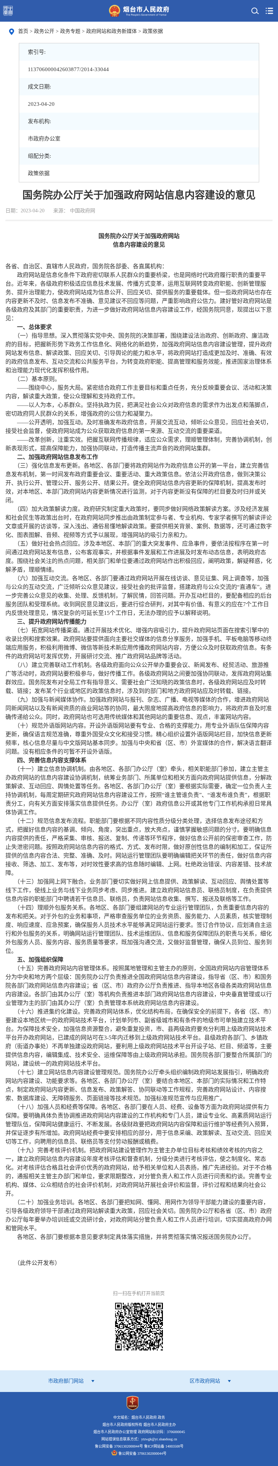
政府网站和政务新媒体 (112, 31)
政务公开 (45, 31)
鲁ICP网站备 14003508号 (164, 1446)
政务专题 (71, 31)
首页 (23, 31)
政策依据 (153, 31)
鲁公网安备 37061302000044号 (141, 1454)
